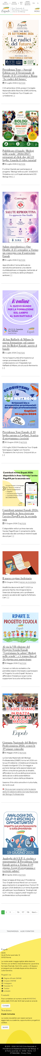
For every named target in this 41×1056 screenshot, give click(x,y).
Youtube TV (8, 986)
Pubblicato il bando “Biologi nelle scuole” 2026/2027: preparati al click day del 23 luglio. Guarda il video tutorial (19, 156)
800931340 (31, 999)
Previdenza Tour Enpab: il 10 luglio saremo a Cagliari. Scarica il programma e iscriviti (20, 435)
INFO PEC (21, 3)
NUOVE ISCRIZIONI (14, 3)
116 (18, 912)
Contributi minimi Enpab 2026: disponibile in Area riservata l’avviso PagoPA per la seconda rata (20, 515)
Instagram (7, 983)
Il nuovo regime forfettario (17, 578)
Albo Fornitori (27, 931)
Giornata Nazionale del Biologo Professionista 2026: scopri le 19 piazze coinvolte (20, 746)
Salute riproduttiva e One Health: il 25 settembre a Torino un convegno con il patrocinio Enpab (20, 252)
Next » (34, 912)
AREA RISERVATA (5, 3)
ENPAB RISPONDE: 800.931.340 (27, 3)
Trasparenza (13, 931)
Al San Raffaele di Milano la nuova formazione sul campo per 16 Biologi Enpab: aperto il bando (20, 344)
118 (28, 912)
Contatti (6, 1006)
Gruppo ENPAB (9, 981)
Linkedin (6, 991)
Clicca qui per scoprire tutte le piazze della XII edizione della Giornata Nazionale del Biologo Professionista (20, 791)
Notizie (22, 83)
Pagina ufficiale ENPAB (12, 978)
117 (23, 912)
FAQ (33, 3)
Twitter (6, 988)
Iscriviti (5, 1027)
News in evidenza (28, 582)
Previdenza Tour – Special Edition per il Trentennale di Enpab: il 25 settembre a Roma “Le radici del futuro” (20, 75)
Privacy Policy (26, 1053)
